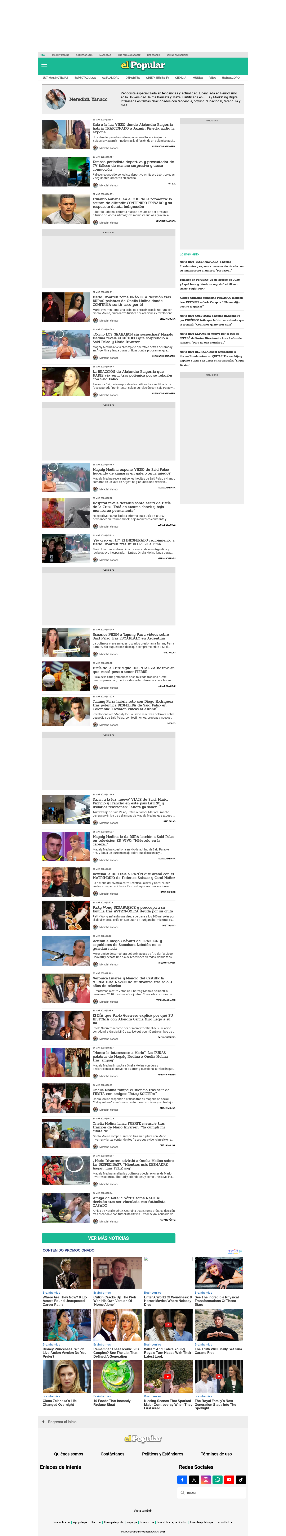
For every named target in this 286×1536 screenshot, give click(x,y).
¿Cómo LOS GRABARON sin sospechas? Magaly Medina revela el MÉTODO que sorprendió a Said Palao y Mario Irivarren (133, 338)
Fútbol (171, 183)
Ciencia (180, 77)
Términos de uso (216, 1453)
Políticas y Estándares (162, 1453)
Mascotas (105, 55)
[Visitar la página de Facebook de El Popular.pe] (182, 1480)
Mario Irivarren (166, 558)
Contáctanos (112, 1453)
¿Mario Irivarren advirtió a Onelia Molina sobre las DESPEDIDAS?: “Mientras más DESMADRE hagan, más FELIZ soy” (133, 1164)
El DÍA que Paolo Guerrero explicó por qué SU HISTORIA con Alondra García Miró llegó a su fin (133, 1019)
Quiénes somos (68, 1453)
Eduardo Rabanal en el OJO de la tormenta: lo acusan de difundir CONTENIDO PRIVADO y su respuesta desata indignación (132, 203)
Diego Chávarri (166, 962)
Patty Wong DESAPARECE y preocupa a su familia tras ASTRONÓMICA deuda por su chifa (133, 909)
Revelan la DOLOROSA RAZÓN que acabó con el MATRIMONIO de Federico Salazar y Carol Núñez (134, 876)
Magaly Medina (60, 55)
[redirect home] (143, 1439)
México (171, 723)
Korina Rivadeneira (177, 55)
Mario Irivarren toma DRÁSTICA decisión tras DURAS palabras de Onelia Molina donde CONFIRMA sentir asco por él (132, 300)
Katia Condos (168, 891)
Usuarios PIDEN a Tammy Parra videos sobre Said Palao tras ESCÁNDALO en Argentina (131, 636)
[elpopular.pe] (143, 70)
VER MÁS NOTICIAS (108, 1238)
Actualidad (110, 77)
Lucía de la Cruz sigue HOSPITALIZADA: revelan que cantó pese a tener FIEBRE (134, 670)
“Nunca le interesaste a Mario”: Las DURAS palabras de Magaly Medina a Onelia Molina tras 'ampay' (130, 1056)
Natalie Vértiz (167, 1219)
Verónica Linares (165, 999)
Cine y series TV (157, 77)
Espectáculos (85, 77)
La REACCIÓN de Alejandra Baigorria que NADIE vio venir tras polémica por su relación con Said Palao (132, 375)
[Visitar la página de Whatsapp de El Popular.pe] (218, 1480)
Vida (212, 77)
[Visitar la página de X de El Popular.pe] (194, 1480)
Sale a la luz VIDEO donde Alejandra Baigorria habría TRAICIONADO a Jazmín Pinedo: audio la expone (133, 128)
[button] (44, 66)
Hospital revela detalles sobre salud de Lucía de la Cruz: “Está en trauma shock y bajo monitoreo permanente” (132, 506)
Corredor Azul (84, 55)
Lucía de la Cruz (166, 524)
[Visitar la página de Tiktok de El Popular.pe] (241, 1480)
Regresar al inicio (62, 1422)
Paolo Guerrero (166, 1037)
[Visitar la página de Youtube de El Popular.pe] (229, 1480)
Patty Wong (168, 925)
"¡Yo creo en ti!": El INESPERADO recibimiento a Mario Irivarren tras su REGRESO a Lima (133, 542)
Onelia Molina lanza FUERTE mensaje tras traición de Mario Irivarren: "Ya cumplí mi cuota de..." (129, 1127)
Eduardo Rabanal (165, 220)
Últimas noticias (55, 77)
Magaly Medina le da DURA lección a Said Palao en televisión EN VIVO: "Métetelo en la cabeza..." (133, 840)
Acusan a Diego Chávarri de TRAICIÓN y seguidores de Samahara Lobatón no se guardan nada (127, 944)
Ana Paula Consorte (129, 55)
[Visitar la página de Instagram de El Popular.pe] (206, 1480)
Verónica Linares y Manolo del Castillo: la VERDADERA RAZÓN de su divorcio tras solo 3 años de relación (132, 982)
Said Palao (169, 652)
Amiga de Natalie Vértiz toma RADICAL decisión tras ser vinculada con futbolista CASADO (129, 1201)
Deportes (133, 77)
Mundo (198, 77)
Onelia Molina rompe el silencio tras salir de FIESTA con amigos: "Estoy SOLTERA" (131, 1092)
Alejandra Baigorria (163, 146)
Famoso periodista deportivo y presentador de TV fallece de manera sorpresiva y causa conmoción (133, 165)
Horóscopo (153, 55)
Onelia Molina (167, 318)
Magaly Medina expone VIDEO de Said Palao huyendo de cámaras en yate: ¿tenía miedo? (132, 471)
